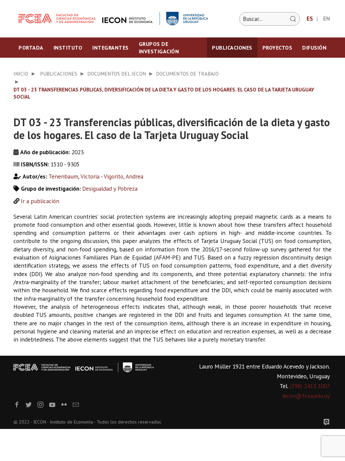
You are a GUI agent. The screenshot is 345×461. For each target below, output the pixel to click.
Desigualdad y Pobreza (109, 188)
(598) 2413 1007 (310, 386)
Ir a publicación (40, 201)
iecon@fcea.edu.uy (306, 396)
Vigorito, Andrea (123, 176)
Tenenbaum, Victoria (74, 176)
